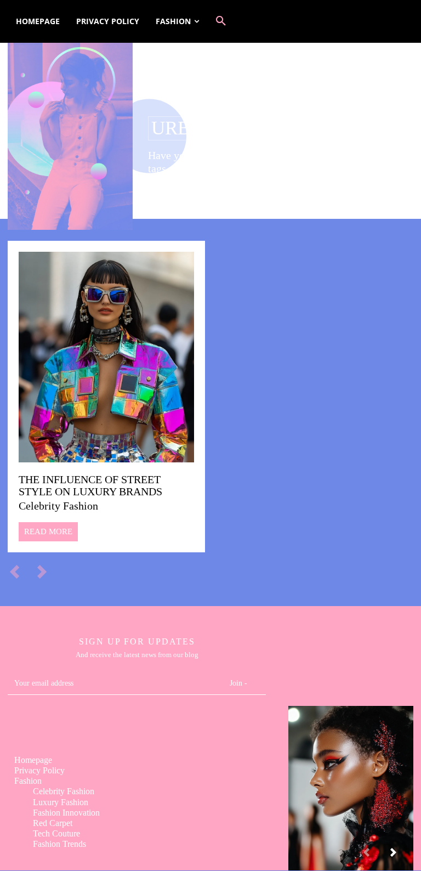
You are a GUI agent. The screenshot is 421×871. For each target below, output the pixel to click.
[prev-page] (19, 571)
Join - (238, 683)
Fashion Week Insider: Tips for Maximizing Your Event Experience (350, 779)
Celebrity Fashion (58, 505)
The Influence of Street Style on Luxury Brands (90, 485)
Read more (48, 531)
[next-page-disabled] (47, 571)
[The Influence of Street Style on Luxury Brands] (106, 357)
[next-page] (401, 856)
